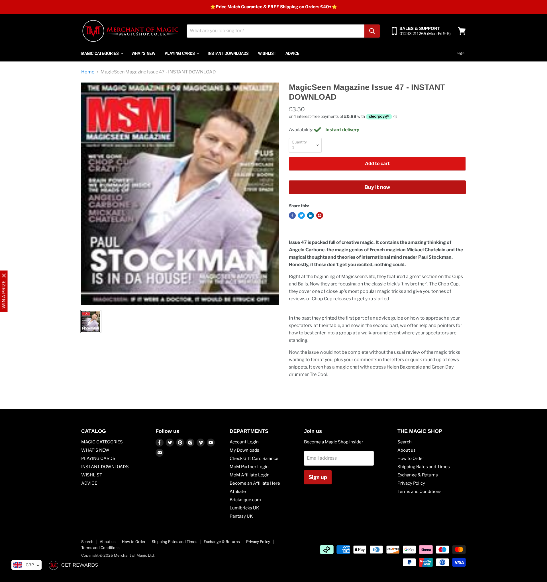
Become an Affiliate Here (255, 483)
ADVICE (292, 53)
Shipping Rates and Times (423, 466)
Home (87, 72)
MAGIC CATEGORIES (100, 53)
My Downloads (244, 450)
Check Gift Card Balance (254, 458)
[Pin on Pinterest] (319, 215)
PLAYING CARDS (180, 53)
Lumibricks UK (244, 508)
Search (404, 442)
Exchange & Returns (417, 475)
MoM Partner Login (249, 466)
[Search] (372, 31)
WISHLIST (267, 53)
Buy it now (377, 187)
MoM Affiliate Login (250, 475)
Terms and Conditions (419, 491)
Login (460, 53)
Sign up (318, 477)
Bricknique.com (245, 499)
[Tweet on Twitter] (301, 215)
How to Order (410, 458)
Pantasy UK (241, 516)
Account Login (244, 442)
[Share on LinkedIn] (310, 215)
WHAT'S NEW (143, 53)
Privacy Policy (411, 483)
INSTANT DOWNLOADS (228, 53)
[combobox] (275, 31)
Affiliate (238, 491)
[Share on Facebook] (292, 215)
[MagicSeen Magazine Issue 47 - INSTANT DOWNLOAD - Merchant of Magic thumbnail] (91, 321)
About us (406, 450)
